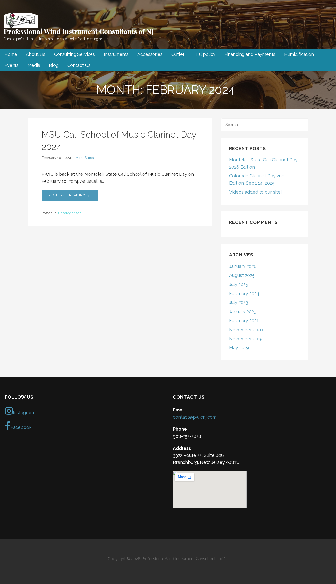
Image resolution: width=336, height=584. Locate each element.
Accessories (149, 54)
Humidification (299, 54)
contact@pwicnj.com (194, 417)
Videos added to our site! (255, 192)
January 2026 (243, 266)
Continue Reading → (69, 195)
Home (10, 54)
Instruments (116, 54)
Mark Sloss (85, 158)
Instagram (23, 412)
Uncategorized (70, 213)
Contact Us (79, 65)
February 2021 (244, 320)
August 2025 (242, 275)
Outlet (177, 54)
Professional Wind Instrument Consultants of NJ (79, 31)
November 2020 (246, 329)
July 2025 (238, 284)
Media (34, 65)
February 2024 (244, 293)
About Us (35, 54)
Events (11, 65)
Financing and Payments (249, 54)
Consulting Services (74, 54)
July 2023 (238, 302)
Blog (53, 65)
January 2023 (242, 311)
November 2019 (246, 338)
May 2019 (239, 347)
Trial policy (204, 54)
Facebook (21, 427)
